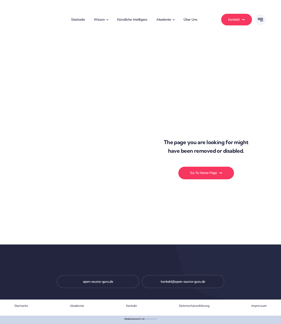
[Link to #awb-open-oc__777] (260, 19)
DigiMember (151, 319)
